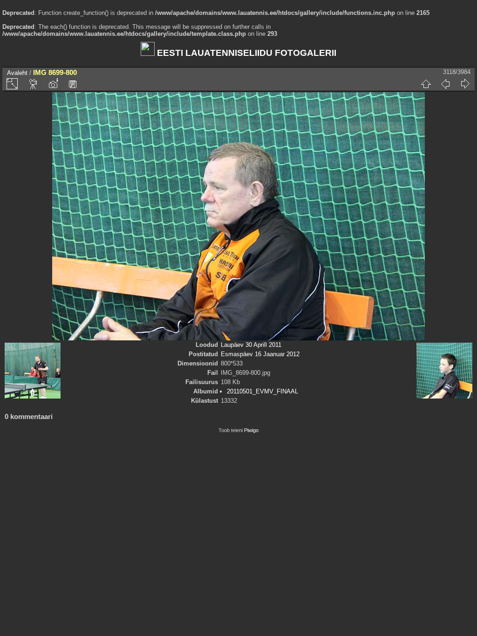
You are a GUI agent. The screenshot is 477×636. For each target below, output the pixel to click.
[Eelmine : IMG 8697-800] (445, 84)
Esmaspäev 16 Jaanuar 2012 (260, 354)
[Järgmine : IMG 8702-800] (465, 84)
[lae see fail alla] (72, 84)
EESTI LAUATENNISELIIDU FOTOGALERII (245, 53)
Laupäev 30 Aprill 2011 (251, 344)
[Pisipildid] (426, 84)
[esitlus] (33, 84)
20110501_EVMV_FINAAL (262, 391)
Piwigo (251, 430)
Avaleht (17, 72)
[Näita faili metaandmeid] (53, 84)
